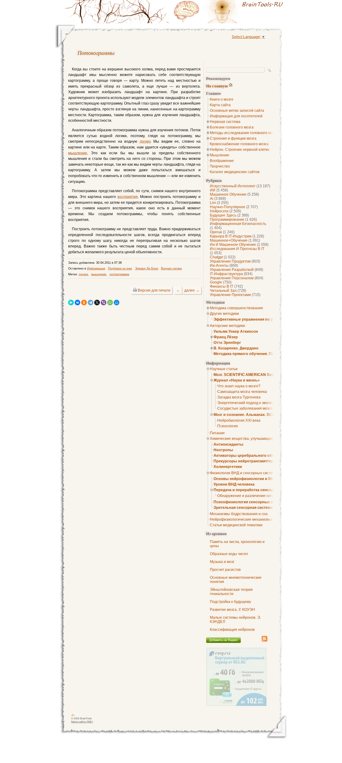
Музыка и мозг (222, 562)
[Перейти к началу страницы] (73, 715)
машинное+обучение (229, 240)
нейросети (219, 211)
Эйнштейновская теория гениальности (231, 592)
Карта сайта (220, 105)
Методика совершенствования (236, 308)
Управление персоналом (232, 278)
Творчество (220, 166)
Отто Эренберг (227, 343)
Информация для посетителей (236, 116)
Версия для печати (154, 290)
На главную (217, 86)
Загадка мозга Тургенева (239, 397)
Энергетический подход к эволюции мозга (253, 403)
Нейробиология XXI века (238, 420)
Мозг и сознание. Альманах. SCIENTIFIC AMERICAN (261, 415)
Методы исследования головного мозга (244, 133)
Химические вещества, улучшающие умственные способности (264, 439)
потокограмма (119, 274)
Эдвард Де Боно (146, 268)
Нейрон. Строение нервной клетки (239, 149)
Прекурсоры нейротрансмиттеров (246, 461)
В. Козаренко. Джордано (236, 348)
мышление (77, 153)
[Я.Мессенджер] (71, 302)
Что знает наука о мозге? (238, 386)
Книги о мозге (221, 99)
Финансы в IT (221, 286)
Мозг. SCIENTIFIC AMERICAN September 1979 (254, 375)
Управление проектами (230, 295)
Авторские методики (227, 326)
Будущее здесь (223, 215)
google (216, 282)
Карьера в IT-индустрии (230, 236)
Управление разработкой (232, 270)
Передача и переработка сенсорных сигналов (257, 490)
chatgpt (216, 257)
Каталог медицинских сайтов (235, 172)
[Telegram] (90, 302)
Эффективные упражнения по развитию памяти (259, 319)
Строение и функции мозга (233, 138)
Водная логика (171, 268)
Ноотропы (223, 450)
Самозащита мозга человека (242, 392)
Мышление (219, 155)
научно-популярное (227, 207)
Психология (227, 426)
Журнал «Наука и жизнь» (237, 380)
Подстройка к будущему (230, 602)
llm (213, 203)
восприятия (127, 197)
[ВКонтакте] (77, 302)
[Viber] (103, 302)
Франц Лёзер (226, 337)
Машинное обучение (228, 194)
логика (83, 274)
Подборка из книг (120, 268)
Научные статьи (224, 369)
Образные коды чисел (229, 554)
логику (145, 141)
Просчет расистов (225, 570)
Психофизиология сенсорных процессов (252, 502)
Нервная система (225, 122)
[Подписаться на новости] (264, 641)
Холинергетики (228, 467)
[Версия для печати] (135, 290)
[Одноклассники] (84, 302)
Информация (96, 268)
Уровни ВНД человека (234, 484)
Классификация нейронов (232, 629)
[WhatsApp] (110, 302)
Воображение (222, 161)
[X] (97, 302)
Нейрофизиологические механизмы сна (244, 519)
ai (211, 199)
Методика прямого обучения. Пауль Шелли (254, 354)
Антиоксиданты (228, 444)
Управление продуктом (230, 261)
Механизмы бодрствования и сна (239, 514)
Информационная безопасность (238, 224)
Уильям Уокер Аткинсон (236, 331)
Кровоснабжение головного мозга (239, 144)
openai (216, 232)
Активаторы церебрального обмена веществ (256, 455)
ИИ (212, 190)
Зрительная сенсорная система (243, 508)
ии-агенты (219, 265)
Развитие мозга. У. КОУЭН (232, 610)
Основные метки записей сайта (237, 110)
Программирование (227, 219)
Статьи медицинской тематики (236, 525)
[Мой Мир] (116, 302)
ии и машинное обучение (233, 245)
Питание (217, 433)
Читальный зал (223, 291)
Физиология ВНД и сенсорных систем (242, 473)
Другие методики (224, 314)
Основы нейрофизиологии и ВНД (245, 479)
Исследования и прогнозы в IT (237, 249)
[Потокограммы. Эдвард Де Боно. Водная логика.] (229, 11)
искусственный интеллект (232, 186)
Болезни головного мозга (232, 127)
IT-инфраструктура (226, 274)
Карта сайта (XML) (82, 721)
